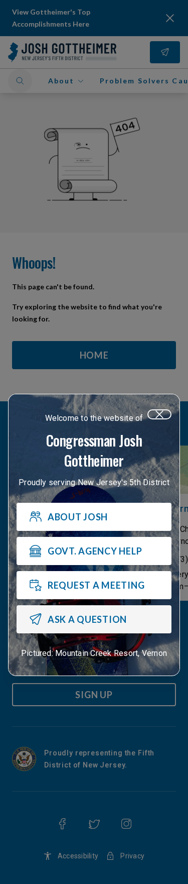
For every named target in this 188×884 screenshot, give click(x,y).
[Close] (159, 414)
